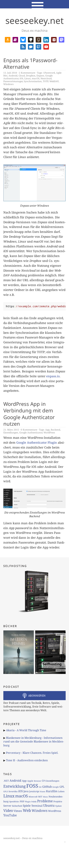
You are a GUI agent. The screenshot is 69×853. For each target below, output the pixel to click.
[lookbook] (54, 39)
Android (13, 75)
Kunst (42, 791)
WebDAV (54, 81)
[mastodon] (61, 39)
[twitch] (38, 46)
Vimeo (18, 811)
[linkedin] (46, 39)
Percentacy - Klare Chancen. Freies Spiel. (32, 753)
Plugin (28, 801)
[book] (15, 39)
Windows (8, 84)
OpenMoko (14, 801)
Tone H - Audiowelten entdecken (27, 760)
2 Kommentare (27, 72)
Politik (34, 801)
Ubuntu (49, 805)
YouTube (10, 815)
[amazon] (7, 39)
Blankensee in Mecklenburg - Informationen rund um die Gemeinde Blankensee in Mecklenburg (33, 741)
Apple (30, 780)
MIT (40, 796)
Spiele (27, 805)
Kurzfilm (51, 791)
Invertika (13, 791)
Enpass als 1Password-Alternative (30, 63)
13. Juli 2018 (10, 72)
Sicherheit (17, 805)
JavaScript (34, 791)
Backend (55, 429)
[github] (30, 39)
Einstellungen (10, 432)
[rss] (23, 46)
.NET (6, 780)
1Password (49, 72)
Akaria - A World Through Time (26, 730)
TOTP (45, 81)
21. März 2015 (11, 429)
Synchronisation (33, 81)
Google (55, 787)
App (47, 429)
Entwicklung (14, 786)
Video (8, 810)
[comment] (30, 46)
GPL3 (5, 791)
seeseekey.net (34, 20)
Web (27, 810)
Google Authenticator (30, 432)
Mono (45, 797)
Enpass (40, 75)
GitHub (47, 786)
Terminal (37, 805)
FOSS (32, 785)
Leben (61, 791)
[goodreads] (38, 39)
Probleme (45, 801)
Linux (27, 78)
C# (43, 780)
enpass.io (53, 376)
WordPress (49, 432)
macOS (35, 78)
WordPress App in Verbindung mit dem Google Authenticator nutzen (29, 413)
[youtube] (46, 46)
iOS (21, 78)
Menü (34, 4)
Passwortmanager (13, 81)
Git (40, 787)
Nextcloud (46, 78)
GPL (61, 786)
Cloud (22, 75)
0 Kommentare (29, 429)
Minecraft (33, 796)
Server (7, 805)
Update (58, 806)
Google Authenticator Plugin (36, 442)
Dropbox (30, 75)
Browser (37, 781)
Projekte (57, 801)
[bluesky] (23, 39)
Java (25, 791)
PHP (22, 801)
